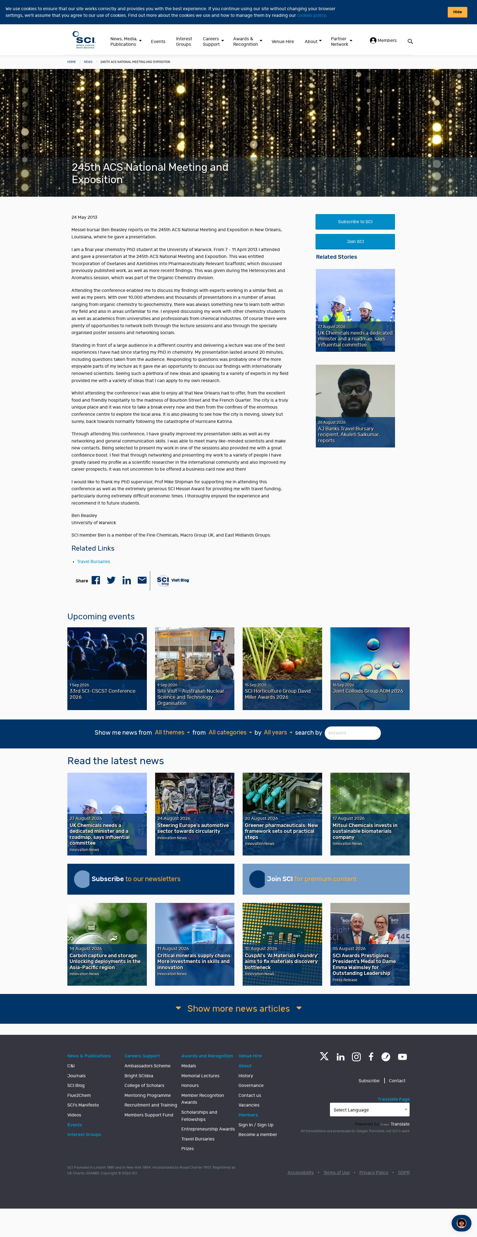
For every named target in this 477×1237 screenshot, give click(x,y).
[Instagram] (356, 1056)
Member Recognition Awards (202, 1099)
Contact (397, 1081)
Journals (76, 1076)
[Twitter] (324, 1058)
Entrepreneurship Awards (208, 1129)
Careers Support (211, 42)
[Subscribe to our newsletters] (83, 879)
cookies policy (311, 15)
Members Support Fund (148, 1115)
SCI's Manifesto (83, 1105)
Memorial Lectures (200, 1076)
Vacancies (249, 1105)
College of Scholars (144, 1085)
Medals (188, 1066)
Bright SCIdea (138, 1076)
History (246, 1076)
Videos (74, 1115)
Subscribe (369, 1081)
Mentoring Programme (147, 1095)
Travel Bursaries (93, 561)
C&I (71, 1066)
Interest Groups (184, 42)
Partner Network (339, 42)
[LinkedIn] (340, 1056)
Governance (251, 1085)
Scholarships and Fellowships (199, 1116)
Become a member (258, 1134)
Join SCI (355, 241)
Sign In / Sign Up (256, 1125)
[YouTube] (402, 1056)
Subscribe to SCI (355, 222)
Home (71, 61)
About (311, 41)
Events (158, 41)
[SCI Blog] (385, 1056)
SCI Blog (76, 1085)
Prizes (187, 1149)
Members (387, 40)
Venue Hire (283, 41)
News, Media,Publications (123, 42)
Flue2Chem (79, 1095)
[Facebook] (371, 1056)
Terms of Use (337, 1173)
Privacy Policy (373, 1173)
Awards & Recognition (245, 42)
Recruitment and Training (150, 1105)
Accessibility (301, 1173)
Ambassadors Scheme (147, 1066)
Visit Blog (180, 580)
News (88, 61)
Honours (190, 1085)
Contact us (250, 1095)
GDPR (404, 1173)
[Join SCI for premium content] (258, 879)
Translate (400, 1124)
